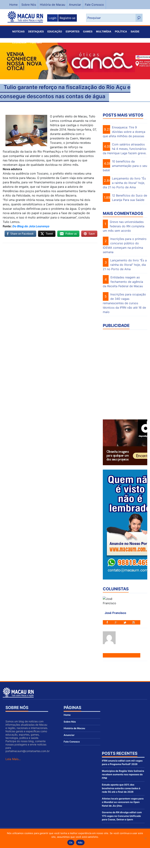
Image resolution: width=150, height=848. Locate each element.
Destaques (36, 31)
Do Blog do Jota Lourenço (30, 226)
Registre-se (67, 18)
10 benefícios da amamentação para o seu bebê (125, 166)
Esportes (72, 31)
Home (13, 4)
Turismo (36, 42)
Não (80, 842)
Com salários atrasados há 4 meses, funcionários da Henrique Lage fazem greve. (124, 148)
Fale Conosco (94, 4)
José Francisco (115, 613)
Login (52, 18)
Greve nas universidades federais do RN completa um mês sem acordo (123, 226)
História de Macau (52, 4)
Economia (19, 42)
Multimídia (103, 31)
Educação (54, 31)
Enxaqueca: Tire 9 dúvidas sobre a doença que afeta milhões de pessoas (124, 131)
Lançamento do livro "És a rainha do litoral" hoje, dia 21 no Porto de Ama (125, 264)
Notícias (18, 31)
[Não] (145, 838)
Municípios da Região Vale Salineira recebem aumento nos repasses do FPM (123, 774)
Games (87, 31)
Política (121, 31)
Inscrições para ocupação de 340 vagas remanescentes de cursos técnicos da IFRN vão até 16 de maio (124, 303)
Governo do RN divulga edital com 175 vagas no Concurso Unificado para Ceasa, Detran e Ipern (122, 816)
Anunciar (75, 4)
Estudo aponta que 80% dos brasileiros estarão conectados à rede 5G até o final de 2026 (121, 788)
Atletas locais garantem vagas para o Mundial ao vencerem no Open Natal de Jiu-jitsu (123, 802)
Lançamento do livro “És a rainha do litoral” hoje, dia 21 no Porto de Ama (124, 183)
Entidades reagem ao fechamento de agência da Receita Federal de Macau (123, 281)
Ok (70, 842)
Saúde (135, 31)
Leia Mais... (13, 759)
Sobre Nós (28, 4)
